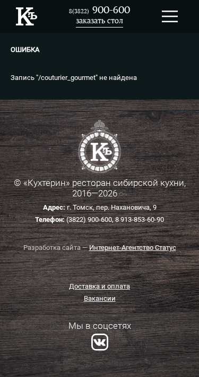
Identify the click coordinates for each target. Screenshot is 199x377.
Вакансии (100, 298)
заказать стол (99, 21)
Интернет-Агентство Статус (132, 248)
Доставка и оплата (99, 286)
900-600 (99, 10)
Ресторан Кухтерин (26, 16)
